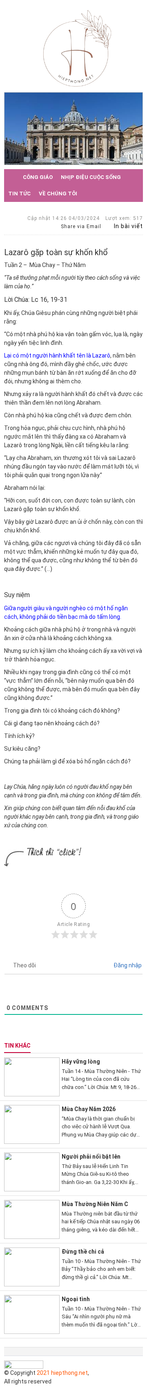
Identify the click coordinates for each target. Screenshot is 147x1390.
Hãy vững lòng (81, 1061)
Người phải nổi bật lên (91, 1156)
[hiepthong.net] (77, 47)
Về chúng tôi (58, 193)
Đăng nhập (127, 965)
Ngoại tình (76, 1299)
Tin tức (19, 193)
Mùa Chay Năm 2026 (89, 1109)
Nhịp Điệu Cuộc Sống (91, 177)
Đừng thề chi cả (83, 1251)
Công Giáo (38, 177)
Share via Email (80, 226)
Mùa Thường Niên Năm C (95, 1204)
